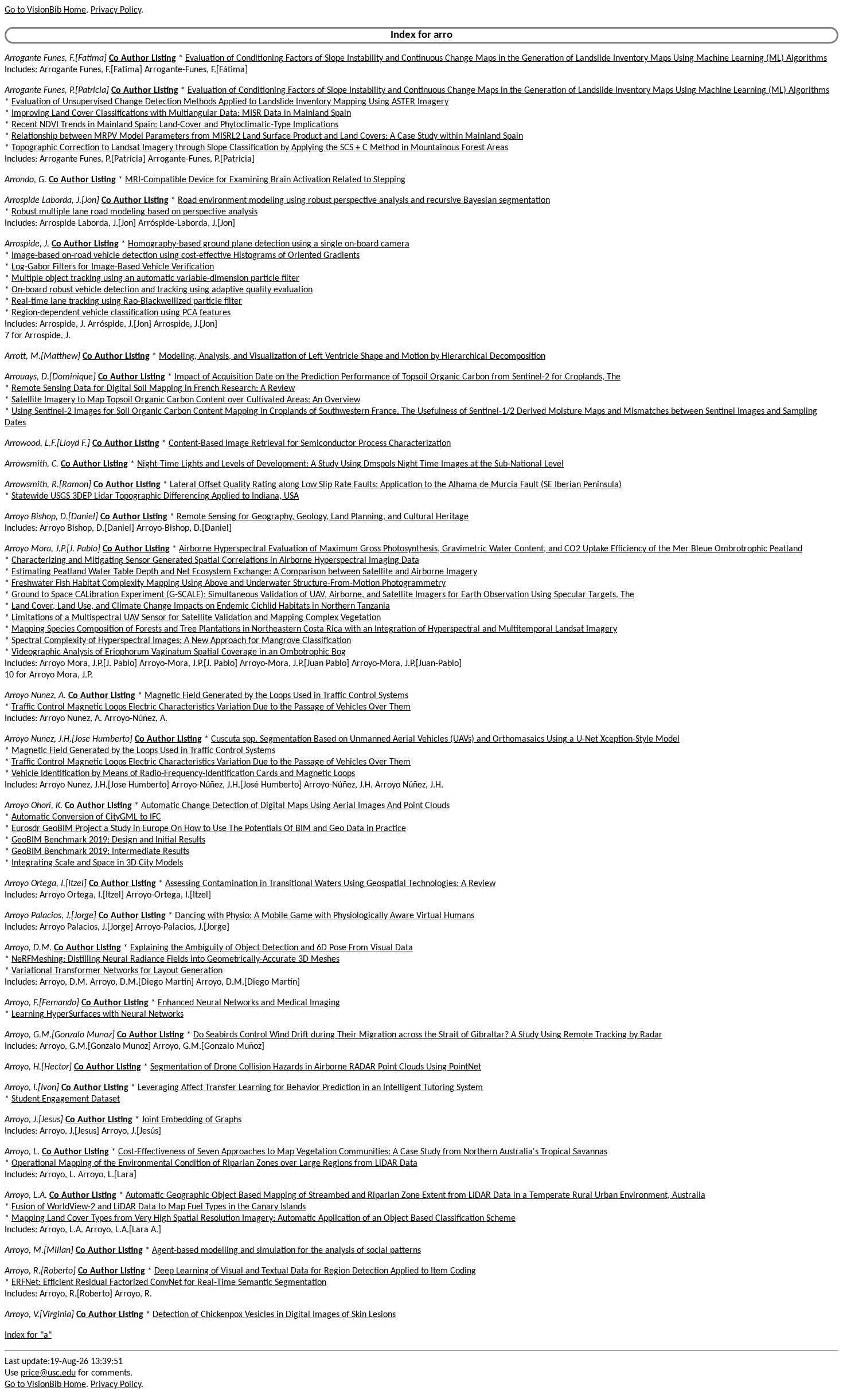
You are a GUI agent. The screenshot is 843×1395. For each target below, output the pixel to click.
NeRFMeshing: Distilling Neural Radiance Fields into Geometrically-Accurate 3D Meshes (175, 959)
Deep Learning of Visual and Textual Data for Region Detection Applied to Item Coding (315, 1271)
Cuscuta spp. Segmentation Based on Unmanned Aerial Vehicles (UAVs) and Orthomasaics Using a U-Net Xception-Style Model (445, 739)
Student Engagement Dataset (65, 1099)
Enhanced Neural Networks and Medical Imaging (249, 1003)
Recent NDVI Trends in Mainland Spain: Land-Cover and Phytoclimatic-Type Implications (174, 125)
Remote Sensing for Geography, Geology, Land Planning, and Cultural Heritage (323, 517)
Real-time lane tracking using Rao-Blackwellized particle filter (126, 301)
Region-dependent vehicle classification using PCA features (121, 313)
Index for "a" (28, 1335)
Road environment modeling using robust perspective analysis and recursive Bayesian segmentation (364, 200)
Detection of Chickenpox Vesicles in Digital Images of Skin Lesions (274, 1314)
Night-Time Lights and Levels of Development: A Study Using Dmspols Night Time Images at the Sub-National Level (350, 464)
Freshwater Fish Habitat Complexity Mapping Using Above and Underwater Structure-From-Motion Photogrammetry (228, 583)
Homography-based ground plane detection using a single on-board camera (268, 244)
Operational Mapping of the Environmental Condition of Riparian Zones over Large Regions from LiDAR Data (214, 1163)
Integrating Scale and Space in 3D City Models (97, 863)
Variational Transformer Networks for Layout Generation (117, 970)
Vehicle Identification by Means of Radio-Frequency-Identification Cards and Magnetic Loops (183, 773)
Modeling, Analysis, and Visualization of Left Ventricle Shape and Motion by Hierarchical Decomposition (352, 356)
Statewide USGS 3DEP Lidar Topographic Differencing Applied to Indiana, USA (155, 496)
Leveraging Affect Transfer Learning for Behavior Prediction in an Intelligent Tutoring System (310, 1087)
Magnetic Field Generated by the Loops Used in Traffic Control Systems (276, 695)
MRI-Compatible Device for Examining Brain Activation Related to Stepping (265, 180)
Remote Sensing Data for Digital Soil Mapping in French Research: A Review (153, 388)
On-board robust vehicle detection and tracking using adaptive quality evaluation (162, 290)
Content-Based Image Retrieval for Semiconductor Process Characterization (310, 443)
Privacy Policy (116, 10)
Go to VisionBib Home (45, 10)
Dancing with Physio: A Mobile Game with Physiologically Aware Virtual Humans (324, 915)
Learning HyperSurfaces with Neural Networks (97, 1014)
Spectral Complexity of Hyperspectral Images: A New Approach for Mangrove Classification (181, 640)
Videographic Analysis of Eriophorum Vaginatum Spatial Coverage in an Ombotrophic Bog (178, 652)
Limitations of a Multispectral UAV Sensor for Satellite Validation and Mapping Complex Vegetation (196, 617)
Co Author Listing (142, 58)
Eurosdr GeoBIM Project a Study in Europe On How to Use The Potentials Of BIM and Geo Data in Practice (208, 828)
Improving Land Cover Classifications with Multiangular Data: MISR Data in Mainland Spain (181, 113)
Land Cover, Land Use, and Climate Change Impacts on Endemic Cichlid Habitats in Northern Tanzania (200, 606)
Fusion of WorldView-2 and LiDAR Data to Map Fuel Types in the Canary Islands (158, 1207)
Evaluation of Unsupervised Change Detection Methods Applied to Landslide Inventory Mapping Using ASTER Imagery (229, 102)
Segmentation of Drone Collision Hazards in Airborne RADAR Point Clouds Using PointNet (315, 1067)
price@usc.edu (48, 1373)
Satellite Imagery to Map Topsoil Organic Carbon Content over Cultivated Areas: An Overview (185, 400)
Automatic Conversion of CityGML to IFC (86, 817)
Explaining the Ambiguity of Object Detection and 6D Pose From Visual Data (271, 948)
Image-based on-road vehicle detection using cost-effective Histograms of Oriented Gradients (185, 255)
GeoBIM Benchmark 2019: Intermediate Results (100, 851)
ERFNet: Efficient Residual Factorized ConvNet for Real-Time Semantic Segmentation (168, 1282)
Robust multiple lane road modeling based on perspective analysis (134, 212)
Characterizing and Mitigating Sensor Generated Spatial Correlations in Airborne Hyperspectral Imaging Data (215, 560)
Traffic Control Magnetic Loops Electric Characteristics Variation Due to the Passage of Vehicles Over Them (211, 707)
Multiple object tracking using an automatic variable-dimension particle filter (155, 278)
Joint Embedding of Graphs (191, 1119)
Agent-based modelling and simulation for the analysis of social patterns (286, 1250)
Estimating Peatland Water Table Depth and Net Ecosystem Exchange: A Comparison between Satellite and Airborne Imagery (244, 572)
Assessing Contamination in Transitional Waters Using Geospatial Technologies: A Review (330, 883)
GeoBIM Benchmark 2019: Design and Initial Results (108, 840)
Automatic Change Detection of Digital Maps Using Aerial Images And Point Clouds (295, 805)
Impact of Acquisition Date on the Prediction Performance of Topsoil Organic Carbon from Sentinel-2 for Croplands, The (397, 377)
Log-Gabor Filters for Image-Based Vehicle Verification (112, 267)
